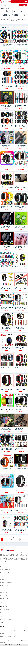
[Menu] (26, 2)
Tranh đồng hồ (4, 622)
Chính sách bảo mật (5, 569)
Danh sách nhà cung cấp (6, 585)
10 (23, 539)
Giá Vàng (22, 640)
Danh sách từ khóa (5, 589)
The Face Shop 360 (15, 640)
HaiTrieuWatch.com (12, 644)
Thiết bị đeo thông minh (6, 612)
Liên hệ (2, 602)
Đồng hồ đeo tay (4, 609)
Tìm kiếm (23, 5)
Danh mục (3, 579)
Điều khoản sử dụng (5, 572)
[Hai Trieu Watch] (7, 550)
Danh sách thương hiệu (6, 582)
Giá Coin (4, 642)
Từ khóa (7, 8)
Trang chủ (2, 8)
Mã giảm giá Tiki (4, 592)
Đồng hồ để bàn (4, 616)
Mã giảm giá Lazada (5, 595)
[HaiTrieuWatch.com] (8, 1)
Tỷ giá (9, 640)
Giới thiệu (2, 566)
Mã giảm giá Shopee (5, 598)
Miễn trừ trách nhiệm (5, 576)
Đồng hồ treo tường (5, 619)
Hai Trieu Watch (20, 644)
